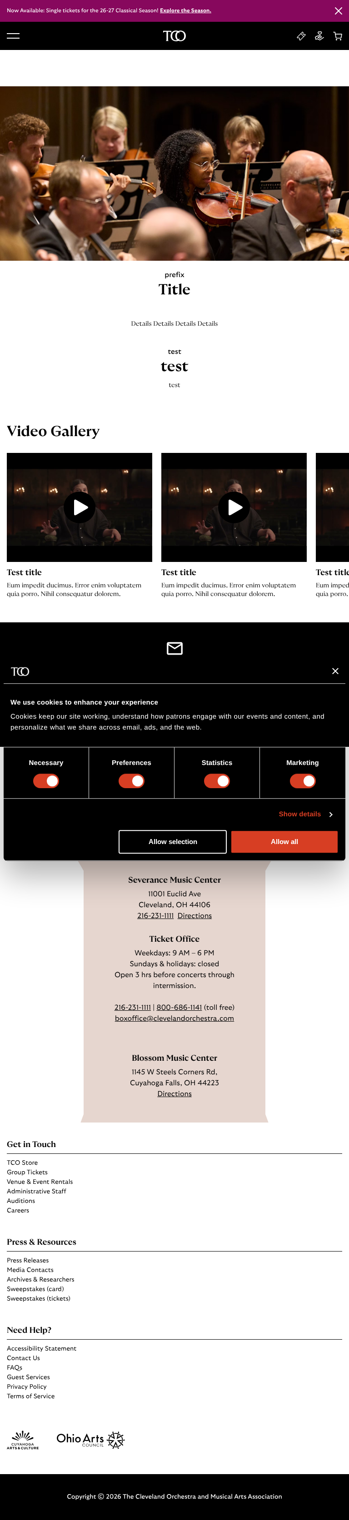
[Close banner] (335, 671)
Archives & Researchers (40, 1280)
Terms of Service (31, 1396)
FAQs (14, 1368)
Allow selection (173, 842)
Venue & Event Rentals (40, 1182)
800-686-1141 (179, 1008)
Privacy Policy (27, 1387)
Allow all (284, 842)
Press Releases (28, 1260)
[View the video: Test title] (79, 507)
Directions (195, 916)
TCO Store (22, 1163)
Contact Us (23, 1358)
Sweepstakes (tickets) (38, 1299)
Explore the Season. (185, 11)
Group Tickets (27, 1172)
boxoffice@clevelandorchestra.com (174, 1019)
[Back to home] (174, 36)
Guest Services (28, 1377)
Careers (18, 1210)
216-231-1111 (155, 916)
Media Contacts (30, 1270)
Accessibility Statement (41, 1349)
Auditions (21, 1201)
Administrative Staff (36, 1191)
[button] (13, 36)
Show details (300, 814)
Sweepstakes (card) (35, 1289)
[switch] (132, 781)
